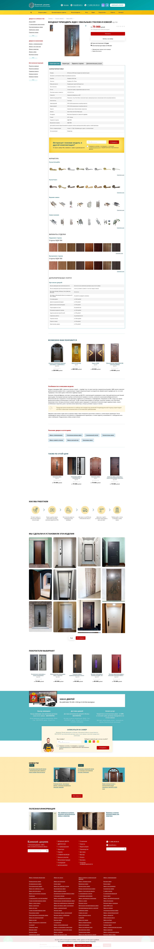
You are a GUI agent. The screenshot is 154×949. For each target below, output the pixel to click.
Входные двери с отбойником (61, 915)
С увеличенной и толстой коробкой (38, 898)
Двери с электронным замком (111, 932)
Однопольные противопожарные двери (64, 900)
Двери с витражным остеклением (87, 898)
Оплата (82, 857)
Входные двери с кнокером (110, 903)
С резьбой (81, 917)
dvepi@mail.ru (112, 845)
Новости (113, 12)
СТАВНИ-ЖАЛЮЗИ (63, 854)
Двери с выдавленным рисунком (62, 898)
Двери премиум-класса (85, 915)
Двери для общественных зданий (87, 934)
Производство (84, 849)
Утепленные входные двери (74, 435)
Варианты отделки (78, 63)
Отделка (60, 852)
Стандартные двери (108, 888)
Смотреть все (120, 175)
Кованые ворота (33, 74)
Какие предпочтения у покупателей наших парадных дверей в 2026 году (109, 786)
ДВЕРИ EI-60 (62, 844)
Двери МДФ (32, 21)
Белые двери (106, 884)
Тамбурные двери (34, 29)
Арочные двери (33, 932)
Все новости (77, 796)
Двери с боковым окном (85, 881)
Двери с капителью (34, 905)
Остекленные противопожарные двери (64, 893)
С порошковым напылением (36, 24)
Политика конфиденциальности (86, 863)
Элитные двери (107, 925)
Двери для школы (58, 877)
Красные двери (58, 920)
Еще (33, 35)
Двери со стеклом (58, 917)
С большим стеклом (59, 896)
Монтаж (82, 854)
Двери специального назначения (37, 922)
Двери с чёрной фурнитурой (110, 913)
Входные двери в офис (109, 934)
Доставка (82, 852)
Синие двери (57, 884)
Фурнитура (65, 63)
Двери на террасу (108, 908)
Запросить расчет (117, 5)
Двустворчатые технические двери (63, 929)
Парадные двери (33, 32)
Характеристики (54, 63)
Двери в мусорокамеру (109, 886)
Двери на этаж (32, 920)
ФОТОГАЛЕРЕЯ (62, 865)
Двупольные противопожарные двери (88, 905)
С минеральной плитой (92, 435)
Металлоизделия (75, 12)
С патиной (31, 925)
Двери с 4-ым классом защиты (87, 891)
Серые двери (106, 896)
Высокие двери (107, 881)
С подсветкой (57, 922)
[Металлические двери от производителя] (38, 842)
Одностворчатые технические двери (38, 915)
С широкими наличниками (85, 896)
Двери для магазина (84, 925)
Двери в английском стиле (85, 927)
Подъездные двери (34, 913)
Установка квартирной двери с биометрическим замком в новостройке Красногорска (37, 770)
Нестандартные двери (60, 888)
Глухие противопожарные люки (37, 910)
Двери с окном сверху (34, 903)
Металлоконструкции (64, 860)
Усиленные (32, 896)
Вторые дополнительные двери (87, 888)
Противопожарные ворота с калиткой (88, 908)
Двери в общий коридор (85, 922)
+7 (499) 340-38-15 (114, 841)
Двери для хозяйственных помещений (64, 903)
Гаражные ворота (33, 71)
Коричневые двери (88, 440)
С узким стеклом (107, 891)
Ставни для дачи (83, 913)
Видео (93, 12)
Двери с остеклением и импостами (63, 927)
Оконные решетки (63, 857)
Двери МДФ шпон (108, 905)
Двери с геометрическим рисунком (112, 927)
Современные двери (34, 934)
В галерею (80, 638)
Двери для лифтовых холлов (61, 886)
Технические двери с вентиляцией (63, 913)
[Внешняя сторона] (72, 40)
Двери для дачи (33, 908)
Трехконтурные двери (108, 435)
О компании (83, 841)
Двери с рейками (58, 932)
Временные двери (83, 884)
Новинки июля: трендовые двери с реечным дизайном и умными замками (62, 785)
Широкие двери (33, 929)
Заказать (108, 34)
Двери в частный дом (35, 46)
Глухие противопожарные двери (37, 900)
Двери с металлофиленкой (61, 925)
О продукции (61, 862)
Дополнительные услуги (94, 63)
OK (68, 945)
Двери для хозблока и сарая (36, 888)
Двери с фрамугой (108, 915)
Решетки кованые (34, 68)
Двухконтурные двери (84, 886)
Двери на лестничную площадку (37, 893)
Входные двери (42, 12)
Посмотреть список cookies (83, 945)
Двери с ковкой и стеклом (56, 440)
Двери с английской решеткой (111, 898)
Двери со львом (83, 900)
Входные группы (33, 54)
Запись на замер (108, 39)
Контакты (121, 12)
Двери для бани (107, 920)
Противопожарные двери (36, 27)
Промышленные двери (35, 881)
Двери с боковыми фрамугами (37, 877)
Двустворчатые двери (84, 929)
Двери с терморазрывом (35, 44)
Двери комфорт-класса (60, 891)
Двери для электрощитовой (36, 917)
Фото (86, 12)
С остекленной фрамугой (110, 893)
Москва (66, 5)
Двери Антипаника (108, 900)
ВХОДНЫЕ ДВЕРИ (63, 841)
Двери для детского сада (60, 934)
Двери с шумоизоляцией (60, 908)
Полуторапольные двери (35, 886)
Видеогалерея (84, 846)
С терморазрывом (63, 846)
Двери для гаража (83, 920)
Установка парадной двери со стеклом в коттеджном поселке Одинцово (86, 770)
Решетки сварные (34, 66)
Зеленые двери (58, 910)
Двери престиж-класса (35, 891)
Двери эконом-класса (109, 917)
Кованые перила (33, 76)
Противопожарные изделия (59, 12)
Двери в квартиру (34, 49)
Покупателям (102, 12)
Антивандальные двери (35, 884)
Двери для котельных (59, 881)
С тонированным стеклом (85, 893)
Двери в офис (32, 52)
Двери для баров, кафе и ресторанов (63, 905)
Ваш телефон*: (61, 739)
